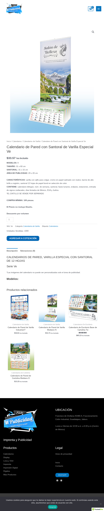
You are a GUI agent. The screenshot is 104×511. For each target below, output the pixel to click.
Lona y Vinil (8, 461)
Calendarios (17, 141)
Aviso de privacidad (63, 454)
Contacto (59, 466)
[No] (100, 503)
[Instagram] (61, 480)
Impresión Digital (10, 468)
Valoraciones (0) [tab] (27, 251)
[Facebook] (57, 480)
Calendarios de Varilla (31, 141)
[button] (93, 32)
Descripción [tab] (12, 251)
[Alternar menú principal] (98, 8)
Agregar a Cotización (23, 238)
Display (6, 457)
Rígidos (6, 471)
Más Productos (9, 475)
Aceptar (52, 507)
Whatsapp (62, 475)
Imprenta (7, 464)
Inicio (9, 141)
